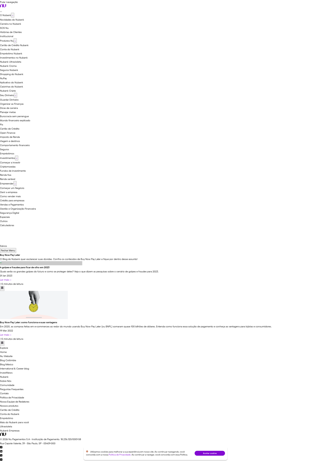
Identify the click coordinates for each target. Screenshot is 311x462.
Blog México (6, 364)
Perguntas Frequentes (11, 389)
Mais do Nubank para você (14, 422)
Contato (4, 393)
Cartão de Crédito (9, 410)
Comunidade (7, 385)
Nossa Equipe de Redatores (14, 401)
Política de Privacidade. (120, 454)
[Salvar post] (2, 288)
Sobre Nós (5, 381)
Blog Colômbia (8, 360)
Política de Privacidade (12, 397)
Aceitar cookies (210, 453)
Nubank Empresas (10, 430)
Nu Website (6, 356)
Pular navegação (9, 2)
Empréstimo (6, 418)
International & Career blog (14, 368)
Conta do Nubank (9, 414)
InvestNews (6, 372)
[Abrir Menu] (1, 11)
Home (3, 352)
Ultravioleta (6, 426)
